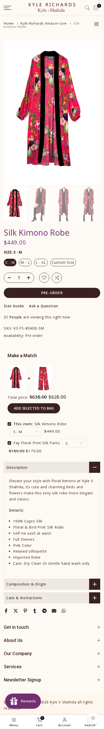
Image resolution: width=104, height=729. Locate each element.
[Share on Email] (54, 611)
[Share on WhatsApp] (63, 611)
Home (9, 23)
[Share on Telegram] (44, 611)
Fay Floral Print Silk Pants (36, 442)
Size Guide (14, 305)
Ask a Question (43, 305)
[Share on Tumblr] (35, 611)
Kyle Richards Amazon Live (44, 23)
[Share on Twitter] (15, 611)
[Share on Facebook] (6, 611)
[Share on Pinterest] (25, 611)
